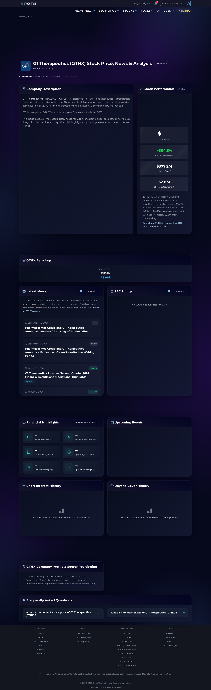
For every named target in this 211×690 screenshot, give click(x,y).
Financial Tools (127, 661)
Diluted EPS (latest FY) (45, 454)
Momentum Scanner (127, 649)
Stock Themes (127, 653)
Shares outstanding (163, 187)
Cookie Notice (84, 637)
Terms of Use (84, 633)
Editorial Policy (41, 641)
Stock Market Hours (127, 665)
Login (137, 3)
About (41, 633)
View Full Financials (86, 422)
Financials (43, 76)
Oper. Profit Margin (84, 469)
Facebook (170, 637)
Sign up (147, 3)
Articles (127, 633)
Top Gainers (127, 637)
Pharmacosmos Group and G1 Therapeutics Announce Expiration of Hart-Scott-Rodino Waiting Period (60, 352)
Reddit (170, 641)
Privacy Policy (84, 641)
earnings (29, 381)
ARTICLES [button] (164, 10)
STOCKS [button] (128, 10)
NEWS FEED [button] (83, 10)
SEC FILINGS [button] (107, 10)
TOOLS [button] (145, 10)
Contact (41, 637)
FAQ (41, 645)
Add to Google (170, 645)
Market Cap (163, 171)
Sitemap (41, 653)
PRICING (184, 10)
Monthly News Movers (127, 645)
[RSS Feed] (81, 291)
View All (92, 291)
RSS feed (170, 633)
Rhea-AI (41, 649)
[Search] (189, 3)
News (57, 76)
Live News (127, 657)
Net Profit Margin (43, 469)
